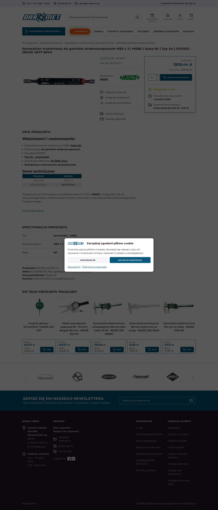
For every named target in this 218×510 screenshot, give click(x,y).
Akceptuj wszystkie (130, 260)
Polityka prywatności (94, 267)
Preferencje (88, 260)
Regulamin (74, 267)
